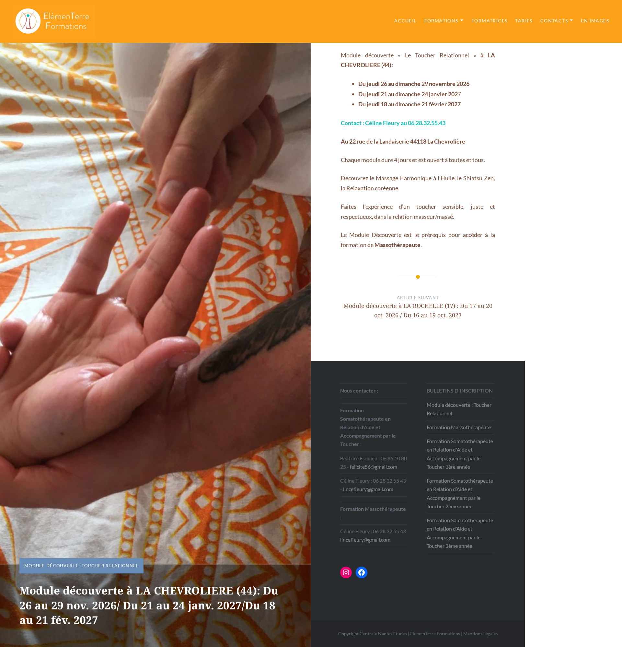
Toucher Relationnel (110, 565)
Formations (441, 20)
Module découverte (51, 565)
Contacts (554, 20)
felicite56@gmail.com (373, 467)
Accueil (405, 20)
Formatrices (489, 20)
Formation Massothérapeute (459, 427)
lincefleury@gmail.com (368, 489)
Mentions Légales (480, 633)
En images (595, 20)
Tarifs (523, 20)
